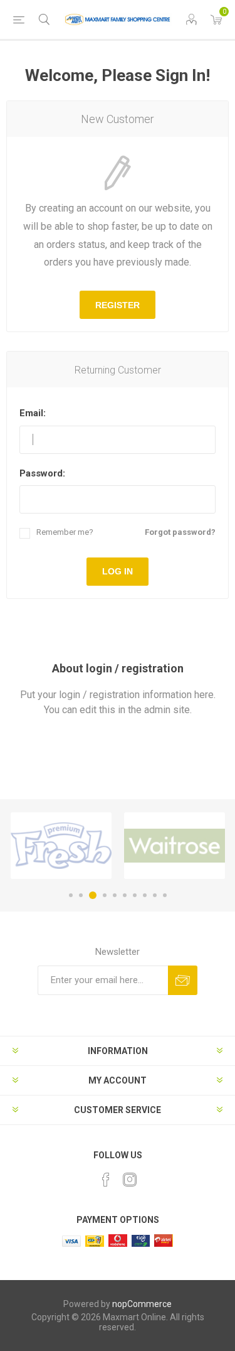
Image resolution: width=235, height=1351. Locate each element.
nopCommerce (142, 1304)
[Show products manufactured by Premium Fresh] (61, 845)
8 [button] (145, 895)
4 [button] (105, 895)
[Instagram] (130, 1180)
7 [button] (135, 895)
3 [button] (93, 895)
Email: (32, 413)
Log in (117, 571)
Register (117, 305)
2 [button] (81, 895)
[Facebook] (106, 1180)
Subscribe (182, 980)
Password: (42, 473)
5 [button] (115, 895)
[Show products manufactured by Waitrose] (174, 845)
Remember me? (64, 532)
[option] (61, 845)
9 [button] (155, 895)
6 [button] (125, 895)
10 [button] (165, 895)
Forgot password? (180, 532)
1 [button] (71, 895)
